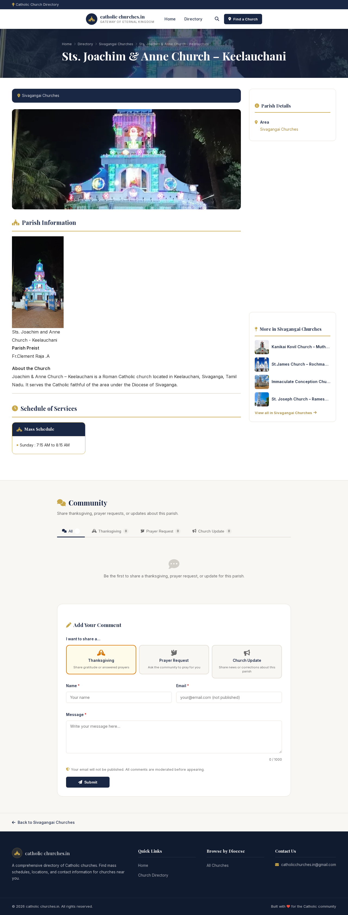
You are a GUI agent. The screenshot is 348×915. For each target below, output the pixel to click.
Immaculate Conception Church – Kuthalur (301, 381)
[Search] (217, 19)
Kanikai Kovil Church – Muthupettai (301, 346)
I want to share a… (83, 639)
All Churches (218, 865)
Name (73, 686)
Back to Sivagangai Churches (46, 822)
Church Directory (153, 875)
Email (182, 686)
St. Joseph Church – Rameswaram (301, 399)
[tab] (71, 531)
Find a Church (245, 19)
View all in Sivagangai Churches (283, 413)
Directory (193, 19)
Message (76, 714)
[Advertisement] (292, 228)
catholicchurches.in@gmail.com (308, 864)
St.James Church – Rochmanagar (301, 364)
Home (170, 19)
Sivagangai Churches (116, 44)
